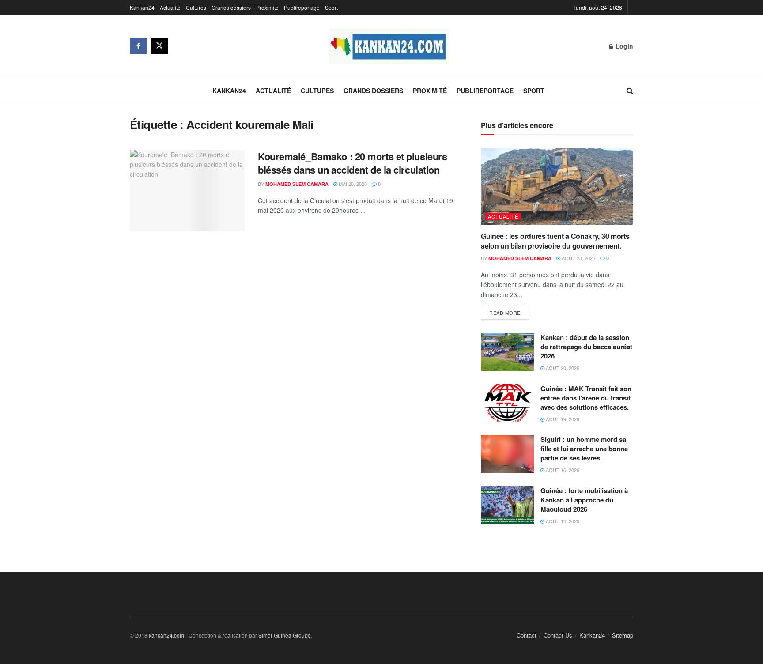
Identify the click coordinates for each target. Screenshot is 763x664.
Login (623, 46)
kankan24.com (166, 635)
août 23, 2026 (577, 257)
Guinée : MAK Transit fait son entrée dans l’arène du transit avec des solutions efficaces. (586, 398)
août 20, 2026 (561, 367)
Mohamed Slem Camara (297, 184)
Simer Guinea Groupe (284, 635)
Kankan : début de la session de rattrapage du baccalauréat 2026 (586, 346)
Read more (505, 312)
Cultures (196, 7)
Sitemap (622, 635)
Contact (526, 635)
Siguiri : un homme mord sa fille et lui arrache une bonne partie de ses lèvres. (584, 448)
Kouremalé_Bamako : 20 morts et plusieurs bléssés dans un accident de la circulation (352, 163)
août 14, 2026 (561, 520)
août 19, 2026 (561, 419)
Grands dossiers (231, 7)
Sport (331, 7)
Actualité (170, 7)
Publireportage (302, 7)
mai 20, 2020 (352, 183)
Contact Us (558, 635)
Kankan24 (142, 7)
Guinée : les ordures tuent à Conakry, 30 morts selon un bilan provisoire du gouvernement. (555, 241)
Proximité (267, 7)
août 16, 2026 (561, 469)
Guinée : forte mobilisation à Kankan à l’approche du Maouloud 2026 (584, 500)
